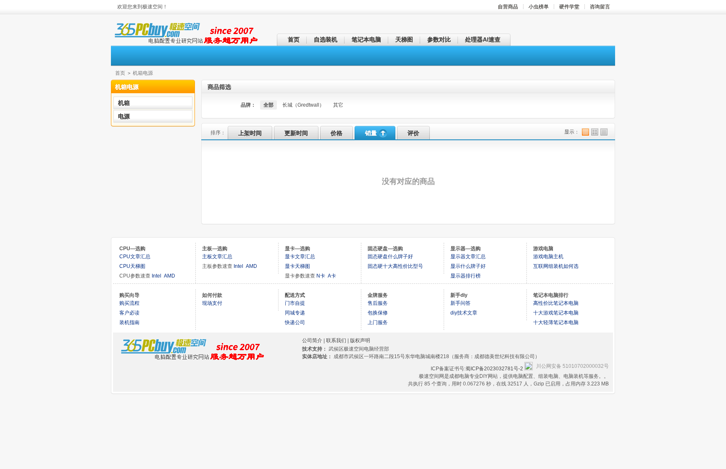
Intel (156, 276)
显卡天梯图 (297, 266)
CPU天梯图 (132, 266)
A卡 (332, 276)
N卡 (320, 276)
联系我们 (336, 340)
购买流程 (129, 303)
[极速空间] (184, 43)
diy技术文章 (463, 313)
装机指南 (129, 322)
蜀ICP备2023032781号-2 (495, 369)
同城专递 (295, 313)
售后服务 (378, 303)
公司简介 (312, 340)
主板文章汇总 (217, 256)
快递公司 (295, 322)
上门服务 (378, 322)
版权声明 (360, 340)
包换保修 (378, 313)
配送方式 (295, 295)
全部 (268, 105)
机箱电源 (143, 73)
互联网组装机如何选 (556, 266)
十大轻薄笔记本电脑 (556, 322)
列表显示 (604, 132)
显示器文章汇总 (468, 256)
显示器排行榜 (465, 276)
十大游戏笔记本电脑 (556, 313)
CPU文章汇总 (134, 256)
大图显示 (595, 132)
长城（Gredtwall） (303, 105)
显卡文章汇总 (300, 256)
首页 (120, 73)
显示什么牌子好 (468, 266)
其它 (338, 105)
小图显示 (585, 132)
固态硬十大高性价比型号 (395, 266)
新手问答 (460, 303)
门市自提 (295, 303)
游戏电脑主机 (548, 256)
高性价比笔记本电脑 (556, 303)
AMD (169, 276)
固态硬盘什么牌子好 (390, 256)
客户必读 (129, 313)
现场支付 (212, 303)
